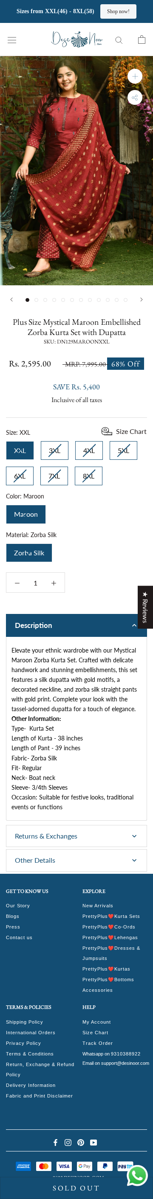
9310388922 (126, 1053)
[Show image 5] (63, 300)
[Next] (141, 299)
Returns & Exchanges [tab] (46, 836)
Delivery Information (31, 1085)
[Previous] (11, 299)
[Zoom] (135, 76)
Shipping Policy (24, 1021)
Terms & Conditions (30, 1053)
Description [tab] (33, 625)
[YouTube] (93, 1141)
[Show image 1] (27, 300)
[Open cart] (141, 39)
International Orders (31, 1032)
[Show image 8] (90, 300)
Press (13, 926)
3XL (54, 447)
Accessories (97, 990)
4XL (89, 447)
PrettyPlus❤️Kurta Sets (111, 916)
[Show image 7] (81, 300)
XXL (20, 447)
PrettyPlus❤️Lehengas (110, 937)
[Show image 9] (99, 300)
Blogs (13, 916)
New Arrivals (97, 905)
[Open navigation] (12, 39)
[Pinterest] (80, 1141)
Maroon (26, 511)
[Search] (119, 39)
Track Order (97, 1043)
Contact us (19, 937)
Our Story (18, 905)
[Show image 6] (72, 300)
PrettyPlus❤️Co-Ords (109, 926)
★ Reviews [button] (146, 607)
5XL (123, 447)
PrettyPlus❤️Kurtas (106, 968)
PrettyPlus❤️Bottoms (108, 979)
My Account (96, 1021)
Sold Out (76, 1188)
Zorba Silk (29, 550)
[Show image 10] (108, 300)
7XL (54, 473)
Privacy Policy (23, 1043)
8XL (88, 473)
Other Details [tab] (35, 860)
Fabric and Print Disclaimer (39, 1095)
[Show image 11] (117, 300)
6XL (20, 473)
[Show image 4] (54, 300)
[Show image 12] (126, 300)
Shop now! (131, 11)
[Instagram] (68, 1141)
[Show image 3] (45, 300)
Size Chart (95, 1032)
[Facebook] (55, 1141)
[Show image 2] (36, 300)
